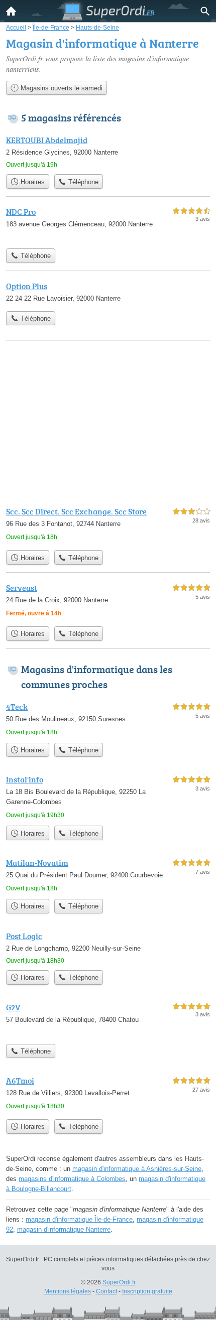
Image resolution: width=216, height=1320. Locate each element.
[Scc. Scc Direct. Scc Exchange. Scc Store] (108, 525)
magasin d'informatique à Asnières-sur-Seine (136, 1168)
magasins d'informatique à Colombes (72, 1178)
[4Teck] (108, 719)
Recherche (205, 11)
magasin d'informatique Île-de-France (79, 1219)
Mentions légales (67, 1291)
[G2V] (108, 1020)
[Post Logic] (108, 947)
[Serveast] (108, 601)
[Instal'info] (108, 797)
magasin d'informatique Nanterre (64, 1229)
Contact (106, 1291)
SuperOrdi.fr (119, 1282)
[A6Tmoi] (108, 1094)
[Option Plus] (108, 293)
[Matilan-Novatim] (108, 875)
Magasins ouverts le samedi (60, 88)
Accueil (11, 11)
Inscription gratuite (147, 1291)
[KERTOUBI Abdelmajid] (108, 151)
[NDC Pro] (108, 224)
